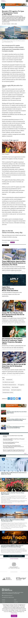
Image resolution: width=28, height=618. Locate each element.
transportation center (8, 392)
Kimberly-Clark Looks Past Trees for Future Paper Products (13, 436)
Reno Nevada (15, 387)
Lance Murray (6, 23)
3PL (3, 379)
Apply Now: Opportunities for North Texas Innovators (10, 289)
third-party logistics (16, 389)
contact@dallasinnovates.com (7, 595)
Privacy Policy (14, 613)
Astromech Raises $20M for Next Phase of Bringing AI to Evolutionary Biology (13, 439)
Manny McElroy (6, 387)
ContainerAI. (9, 379)
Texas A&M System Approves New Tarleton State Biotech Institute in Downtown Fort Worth (14, 263)
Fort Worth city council (8, 382)
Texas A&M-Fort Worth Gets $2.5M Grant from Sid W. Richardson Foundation (14, 366)
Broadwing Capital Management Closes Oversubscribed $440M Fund (11, 443)
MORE (25, 453)
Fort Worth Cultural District (9, 384)
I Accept (14, 616)
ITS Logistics (21, 384)
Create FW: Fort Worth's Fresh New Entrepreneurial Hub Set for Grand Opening (13, 314)
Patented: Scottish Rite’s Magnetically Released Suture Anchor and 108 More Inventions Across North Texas (14, 450)
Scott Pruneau (6, 389)
